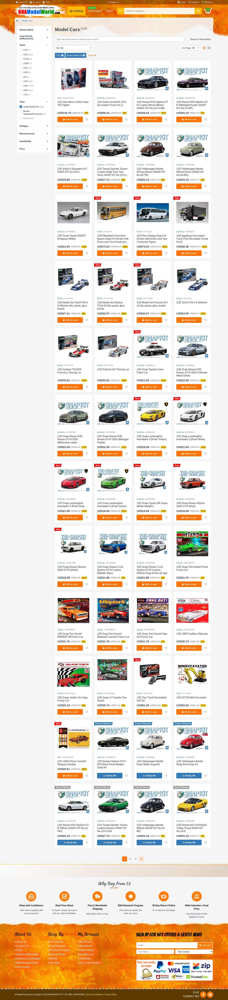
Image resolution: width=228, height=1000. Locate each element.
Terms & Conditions (95, 994)
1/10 (27, 50)
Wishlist (208, 2)
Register (195, 2)
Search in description (200, 39)
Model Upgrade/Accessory (34, 112)
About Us (23, 2)
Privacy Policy (111, 994)
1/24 (28, 85)
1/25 (28, 90)
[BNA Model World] (41, 11)
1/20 (28, 81)
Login (183, 2)
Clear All (92, 55)
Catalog (78, 10)
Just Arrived (94, 9)
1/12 (28, 54)
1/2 (26, 77)
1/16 (27, 68)
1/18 (27, 72)
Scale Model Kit (33, 106)
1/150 (27, 63)
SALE (110, 11)
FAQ (47, 2)
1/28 (27, 94)
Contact (36, 2)
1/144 (27, 59)
